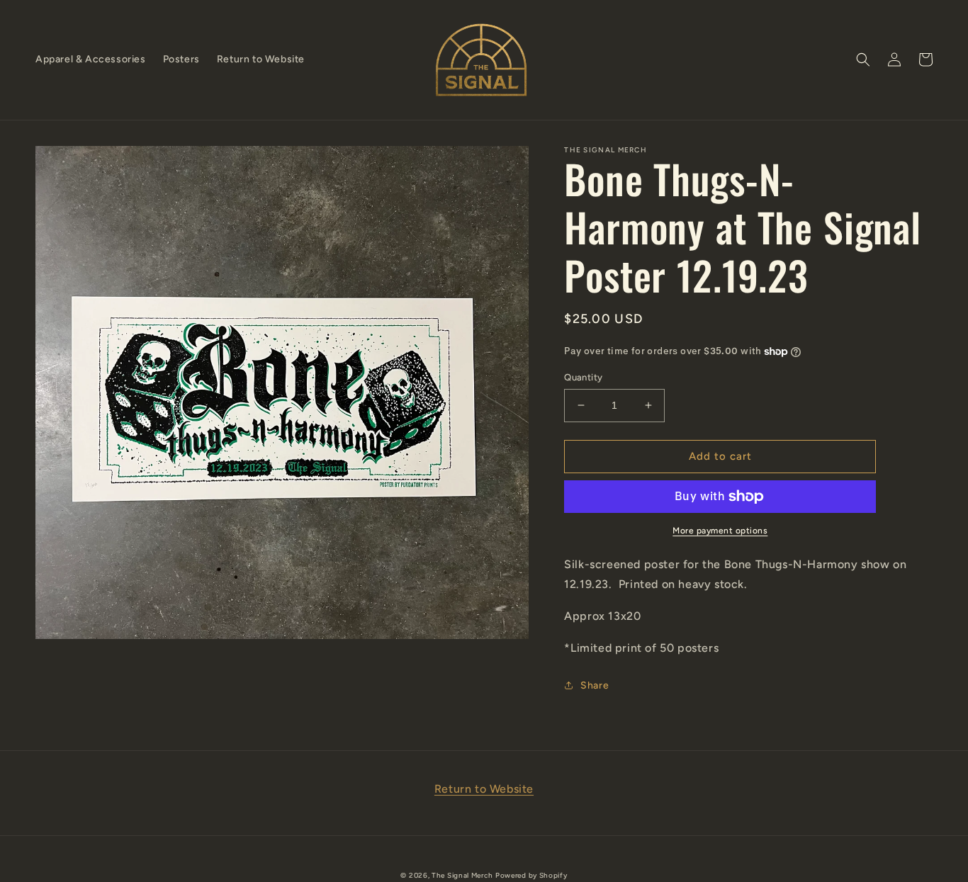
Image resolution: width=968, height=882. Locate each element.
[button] (863, 59)
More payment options (719, 531)
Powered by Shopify (531, 875)
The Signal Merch (462, 875)
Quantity (583, 377)
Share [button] (594, 685)
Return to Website (484, 789)
